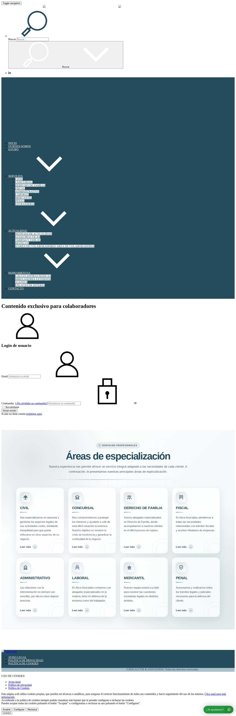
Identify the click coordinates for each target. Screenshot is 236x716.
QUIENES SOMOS (19, 146)
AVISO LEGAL (17, 657)
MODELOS (22, 243)
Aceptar (7, 709)
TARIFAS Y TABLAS (28, 240)
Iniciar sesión (9, 410)
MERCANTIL (23, 197)
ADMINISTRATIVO (27, 191)
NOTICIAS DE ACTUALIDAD (33, 233)
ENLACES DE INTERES (30, 285)
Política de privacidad (20, 684)
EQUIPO (13, 149)
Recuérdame (12, 407)
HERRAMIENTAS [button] (19, 272)
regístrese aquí (34, 413)
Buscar (12, 39)
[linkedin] (9, 73)
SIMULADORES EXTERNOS (33, 279)
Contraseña (24, 403)
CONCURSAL (23, 182)
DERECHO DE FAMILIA (30, 185)
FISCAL (20, 188)
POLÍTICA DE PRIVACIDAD (25, 660)
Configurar (19, 709)
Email (4, 376)
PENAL (19, 200)
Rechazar (32, 709)
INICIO (12, 143)
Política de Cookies (18, 688)
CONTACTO (16, 288)
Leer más (28, 546)
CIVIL (19, 179)
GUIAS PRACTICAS (27, 236)
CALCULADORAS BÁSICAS (33, 276)
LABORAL (22, 194)
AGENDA (21, 282)
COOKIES (7, 713)
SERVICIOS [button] (15, 176)
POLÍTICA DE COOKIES (23, 663)
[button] (38, 35)
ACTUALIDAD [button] (18, 230)
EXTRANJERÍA (24, 204)
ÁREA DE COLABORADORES (75, 246)
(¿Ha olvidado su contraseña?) (31, 403)
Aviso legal (14, 681)
